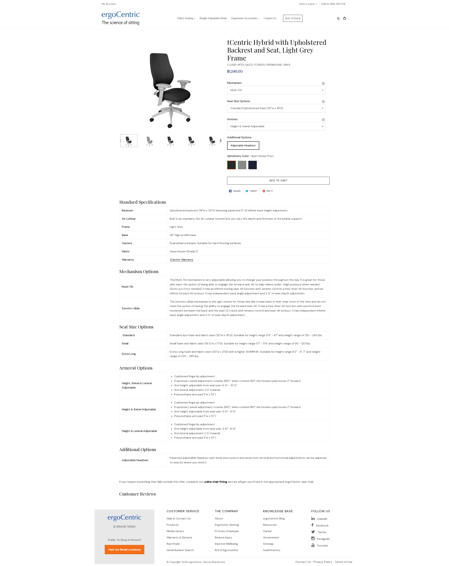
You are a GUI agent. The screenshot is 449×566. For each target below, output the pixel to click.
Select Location (307, 4)
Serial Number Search (180, 550)
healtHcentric (271, 550)
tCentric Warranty (181, 259)
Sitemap (268, 544)
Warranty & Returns (179, 537)
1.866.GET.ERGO (126, 526)
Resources (270, 525)
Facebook (322, 525)
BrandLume (218, 562)
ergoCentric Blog (274, 518)
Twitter (322, 532)
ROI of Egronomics (226, 550)
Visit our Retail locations (124, 549)
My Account (109, 3)
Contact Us (303, 562)
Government (271, 537)
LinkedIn (322, 519)
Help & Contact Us (178, 518)
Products (173, 525)
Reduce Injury (223, 537)
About (219, 518)
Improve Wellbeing (226, 544)
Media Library (175, 531)
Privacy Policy (323, 562)
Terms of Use (344, 562)
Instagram (323, 539)
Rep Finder (173, 544)
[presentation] (120, 140)
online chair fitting (215, 482)
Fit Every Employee (227, 531)
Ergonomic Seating (227, 525)
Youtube (322, 545)
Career (267, 531)
